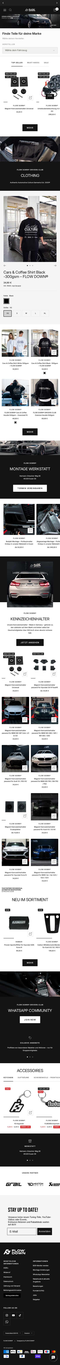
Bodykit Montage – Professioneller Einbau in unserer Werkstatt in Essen (19, 542)
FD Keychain (19, 1124)
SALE (46, 63)
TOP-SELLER (17, 63)
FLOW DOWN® (19, 105)
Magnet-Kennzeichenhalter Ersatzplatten (15, 828)
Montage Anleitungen (41, 1270)
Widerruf (6, 1272)
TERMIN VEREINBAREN (30, 488)
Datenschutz (8, 1281)
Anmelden (45, 1231)
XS (8, 313)
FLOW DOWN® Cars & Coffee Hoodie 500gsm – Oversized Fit (15, 414)
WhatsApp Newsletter (41, 1274)
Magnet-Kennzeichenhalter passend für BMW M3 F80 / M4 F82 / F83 (44, 781)
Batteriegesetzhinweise (12, 1290)
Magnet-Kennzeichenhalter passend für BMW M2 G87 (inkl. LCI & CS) (15, 733)
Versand (18, 286)
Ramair (19, 942)
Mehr (30, 128)
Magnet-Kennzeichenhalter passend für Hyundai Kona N (15, 874)
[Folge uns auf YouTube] (13, 1315)
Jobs (35, 1295)
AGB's (5, 1268)
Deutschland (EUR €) (11, 1333)
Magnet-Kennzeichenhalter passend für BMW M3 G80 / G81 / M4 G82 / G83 (44, 733)
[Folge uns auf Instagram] (6, 1315)
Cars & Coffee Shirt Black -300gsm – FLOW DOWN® (25, 274)
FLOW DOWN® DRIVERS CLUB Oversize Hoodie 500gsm (44, 414)
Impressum (7, 1277)
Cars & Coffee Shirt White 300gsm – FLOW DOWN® (15, 364)
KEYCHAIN (8, 1078)
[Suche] (10, 10)
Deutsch (27, 1333)
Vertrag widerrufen (12, 1295)
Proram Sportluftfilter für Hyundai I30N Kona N (19, 946)
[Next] (57, 2)
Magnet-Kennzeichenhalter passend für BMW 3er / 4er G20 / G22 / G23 (44, 875)
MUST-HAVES (33, 63)
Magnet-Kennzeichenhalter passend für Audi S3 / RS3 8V (15, 780)
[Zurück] (4, 266)
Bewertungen (38, 1286)
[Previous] (3, 2)
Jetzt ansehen (30, 642)
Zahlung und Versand (11, 1286)
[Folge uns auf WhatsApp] (6, 1322)
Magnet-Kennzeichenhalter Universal (19, 109)
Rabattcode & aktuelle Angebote (41, 1280)
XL (45, 313)
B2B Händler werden (40, 1266)
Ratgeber (36, 1299)
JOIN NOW (30, 1020)
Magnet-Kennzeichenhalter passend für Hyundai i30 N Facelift (44, 686)
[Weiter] (55, 266)
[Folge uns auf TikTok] (20, 1315)
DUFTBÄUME (23, 1078)
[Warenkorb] (55, 10)
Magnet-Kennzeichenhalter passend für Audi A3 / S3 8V (45, 828)
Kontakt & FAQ (38, 1291)
